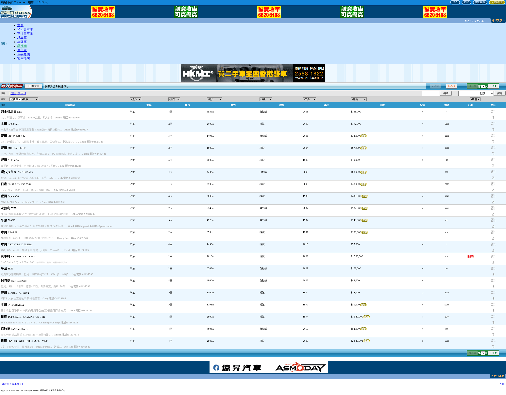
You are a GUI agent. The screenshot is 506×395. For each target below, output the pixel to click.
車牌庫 (22, 41)
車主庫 (22, 50)
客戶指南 (23, 58)
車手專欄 (23, 54)
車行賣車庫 (25, 33)
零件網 (22, 46)
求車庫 (22, 37)
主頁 (20, 25)
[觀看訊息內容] (472, 20)
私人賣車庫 (25, 29)
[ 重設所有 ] (17, 93)
